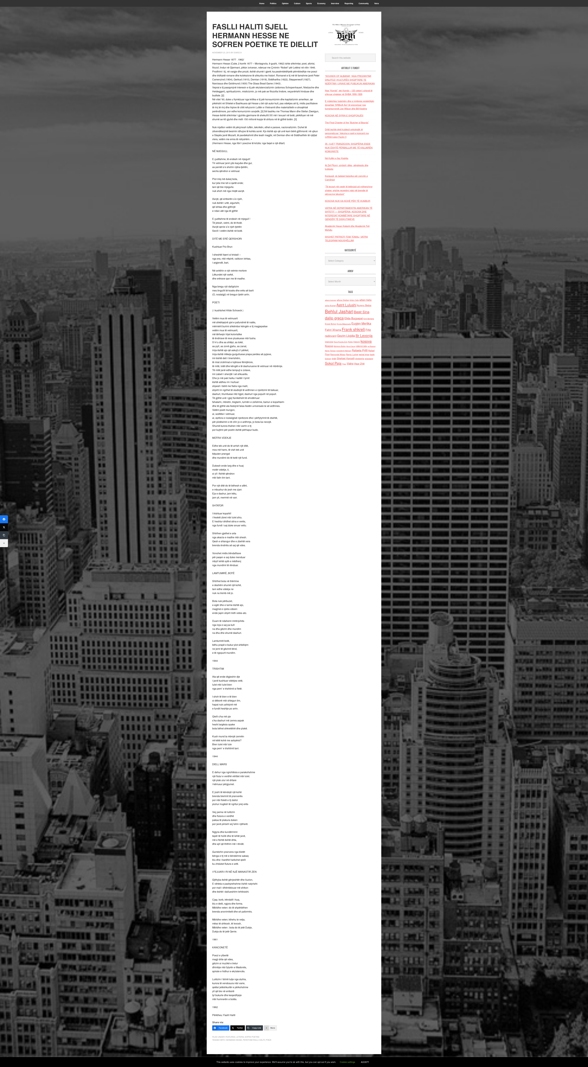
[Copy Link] (4, 535)
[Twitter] (4, 527)
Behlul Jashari (339, 311)
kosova (366, 341)
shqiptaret (369, 358)
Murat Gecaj (350, 346)
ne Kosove (371, 346)
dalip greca (334, 317)
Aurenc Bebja (364, 305)
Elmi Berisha (368, 318)
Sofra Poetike (252, 1036)
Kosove (329, 346)
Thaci (344, 364)
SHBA (334, 358)
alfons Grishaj (343, 300)
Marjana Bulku (340, 346)
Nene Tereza (330, 350)
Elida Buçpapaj (353, 318)
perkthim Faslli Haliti (254, 1040)
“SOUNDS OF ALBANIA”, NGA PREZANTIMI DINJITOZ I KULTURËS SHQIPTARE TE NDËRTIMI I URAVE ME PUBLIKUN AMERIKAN (350, 79)
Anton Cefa (354, 300)
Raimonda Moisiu (337, 354)
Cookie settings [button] (347, 1061)
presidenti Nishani (343, 350)
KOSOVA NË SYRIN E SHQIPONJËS (344, 115)
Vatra (350, 363)
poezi (268, 1040)
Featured (230, 1036)
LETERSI (240, 1036)
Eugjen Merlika (361, 323)
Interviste (329, 341)
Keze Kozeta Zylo (340, 342)
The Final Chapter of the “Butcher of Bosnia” (347, 122)
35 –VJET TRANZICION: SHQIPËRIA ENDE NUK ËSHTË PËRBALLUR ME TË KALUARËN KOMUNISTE (349, 147)
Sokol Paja (333, 363)
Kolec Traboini (354, 341)
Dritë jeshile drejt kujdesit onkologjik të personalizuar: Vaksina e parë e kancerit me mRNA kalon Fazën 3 (347, 133)
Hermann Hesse (234, 1040)
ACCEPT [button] (365, 1062)
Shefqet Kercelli (346, 358)
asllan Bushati (330, 305)
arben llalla (365, 300)
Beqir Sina (361, 311)
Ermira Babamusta (344, 324)
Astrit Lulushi (346, 304)
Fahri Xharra (333, 330)
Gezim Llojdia (346, 335)
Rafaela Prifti (360, 350)
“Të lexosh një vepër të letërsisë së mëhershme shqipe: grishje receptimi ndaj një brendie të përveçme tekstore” (348, 190)
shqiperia (359, 358)
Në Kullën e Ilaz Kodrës (336, 158)
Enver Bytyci (330, 323)
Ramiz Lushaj (352, 354)
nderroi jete (361, 346)
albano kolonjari (330, 300)
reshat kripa (364, 354)
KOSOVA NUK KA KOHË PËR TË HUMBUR (347, 200)
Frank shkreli (353, 329)
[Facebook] (4, 519)
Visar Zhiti (359, 363)
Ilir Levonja (364, 335)
